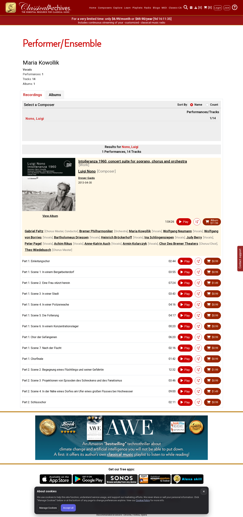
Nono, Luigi (35, 118)
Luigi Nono (87, 171)
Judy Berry (194, 237)
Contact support (240, 258)
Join (226, 7)
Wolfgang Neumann (177, 231)
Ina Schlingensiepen (159, 237)
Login (217, 7)
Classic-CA (175, 7)
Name (198, 104)
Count (214, 104)
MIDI (164, 7)
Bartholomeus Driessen (71, 237)
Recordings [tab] (32, 95)
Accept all (68, 508)
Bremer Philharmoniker (96, 231)
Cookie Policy (143, 500)
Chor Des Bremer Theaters (178, 243)
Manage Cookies (48, 508)
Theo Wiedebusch (38, 250)
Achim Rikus (63, 243)
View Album (50, 216)
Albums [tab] (55, 95)
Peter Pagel (33, 243)
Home (92, 7)
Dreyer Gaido (86, 178)
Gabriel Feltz (34, 231)
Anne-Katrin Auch (97, 243)
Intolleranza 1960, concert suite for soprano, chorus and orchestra (132, 161)
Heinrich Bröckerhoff (116, 237)
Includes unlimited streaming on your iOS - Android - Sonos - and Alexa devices (121, 22)
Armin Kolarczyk (135, 243)
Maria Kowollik (140, 231)
